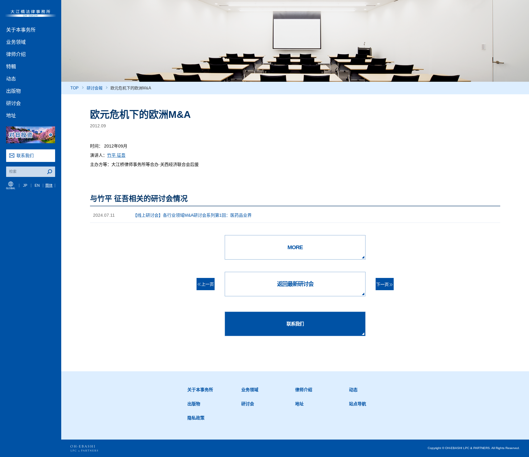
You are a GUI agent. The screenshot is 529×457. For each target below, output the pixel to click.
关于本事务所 (21, 29)
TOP (74, 88)
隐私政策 (195, 417)
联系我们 (25, 155)
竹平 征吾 (116, 155)
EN (37, 185)
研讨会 (13, 103)
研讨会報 (95, 88)
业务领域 (16, 42)
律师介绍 (16, 54)
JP (25, 185)
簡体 (49, 185)
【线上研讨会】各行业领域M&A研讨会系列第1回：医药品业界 (192, 215)
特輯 (11, 66)
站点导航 (357, 403)
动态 (11, 78)
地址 (11, 115)
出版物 (13, 91)
